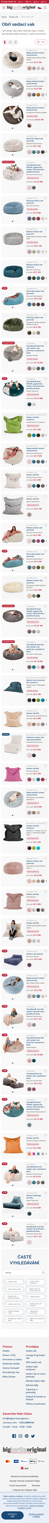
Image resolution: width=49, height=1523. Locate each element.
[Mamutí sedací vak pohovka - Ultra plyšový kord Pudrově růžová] (13, 871)
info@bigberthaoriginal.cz (16, 1418)
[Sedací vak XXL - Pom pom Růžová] (13, 774)
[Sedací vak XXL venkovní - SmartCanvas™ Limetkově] (13, 426)
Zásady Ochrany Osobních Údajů (24, 1481)
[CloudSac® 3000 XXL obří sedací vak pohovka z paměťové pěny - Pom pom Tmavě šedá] (13, 656)
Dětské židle (32, 1385)
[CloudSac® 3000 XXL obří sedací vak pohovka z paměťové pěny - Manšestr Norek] (13, 357)
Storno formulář (11, 1368)
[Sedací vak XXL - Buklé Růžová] (13, 902)
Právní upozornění (17, 1485)
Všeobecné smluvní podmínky (24, 1476)
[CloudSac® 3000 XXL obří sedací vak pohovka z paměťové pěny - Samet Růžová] (13, 1049)
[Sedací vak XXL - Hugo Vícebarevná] (13, 507)
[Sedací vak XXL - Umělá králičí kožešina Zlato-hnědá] (13, 932)
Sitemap (36, 1485)
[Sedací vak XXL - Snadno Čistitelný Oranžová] (13, 1146)
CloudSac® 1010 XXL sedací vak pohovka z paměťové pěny (35, 1012)
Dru (45, 1)
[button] (46, 94)
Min (37, 1)
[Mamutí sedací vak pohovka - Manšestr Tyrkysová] (13, 272)
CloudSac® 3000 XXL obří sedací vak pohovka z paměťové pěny (35, 350)
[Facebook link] (14, 1437)
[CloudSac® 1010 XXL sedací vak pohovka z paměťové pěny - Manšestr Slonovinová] (13, 1017)
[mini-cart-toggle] (45, 8)
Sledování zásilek (11, 1363)
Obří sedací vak (33, 1362)
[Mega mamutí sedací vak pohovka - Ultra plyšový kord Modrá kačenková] (13, 802)
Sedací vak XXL (36, 925)
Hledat (6, 1350)
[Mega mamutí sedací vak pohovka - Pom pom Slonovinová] (13, 455)
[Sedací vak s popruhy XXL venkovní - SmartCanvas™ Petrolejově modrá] (13, 690)
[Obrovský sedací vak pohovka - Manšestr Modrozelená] (13, 561)
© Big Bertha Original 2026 (24, 1490)
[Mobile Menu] (3, 7)
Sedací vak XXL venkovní (36, 830)
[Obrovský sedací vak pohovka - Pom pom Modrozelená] (13, 298)
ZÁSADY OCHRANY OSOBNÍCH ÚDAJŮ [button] (30, 1507)
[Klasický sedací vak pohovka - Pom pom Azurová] (13, 210)
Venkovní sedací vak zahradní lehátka (35, 739)
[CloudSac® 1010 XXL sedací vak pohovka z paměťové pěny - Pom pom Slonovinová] (13, 1235)
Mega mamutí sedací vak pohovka (35, 83)
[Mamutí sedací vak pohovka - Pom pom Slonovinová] (13, 535)
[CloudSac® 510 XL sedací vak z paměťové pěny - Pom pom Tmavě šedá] (13, 1082)
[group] (30, 68)
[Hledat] (43, 1272)
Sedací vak (31, 1350)
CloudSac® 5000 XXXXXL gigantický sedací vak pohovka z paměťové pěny (35, 170)
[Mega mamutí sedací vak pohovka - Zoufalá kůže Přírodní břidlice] (13, 117)
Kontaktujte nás (11, 1372)
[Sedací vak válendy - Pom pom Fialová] (13, 959)
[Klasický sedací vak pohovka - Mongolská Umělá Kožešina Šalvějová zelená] (13, 325)
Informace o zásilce (12, 1359)
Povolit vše (12, 1515)
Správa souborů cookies (36, 1515)
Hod (29, 1)
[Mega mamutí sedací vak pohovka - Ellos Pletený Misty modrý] (13, 987)
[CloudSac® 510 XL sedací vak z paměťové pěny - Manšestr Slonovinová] (13, 1175)
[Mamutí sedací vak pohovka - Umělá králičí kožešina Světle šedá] (13, 242)
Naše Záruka (9, 1376)
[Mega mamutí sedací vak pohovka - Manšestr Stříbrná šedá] (13, 88)
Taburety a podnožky (31, 1391)
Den (21, 1)
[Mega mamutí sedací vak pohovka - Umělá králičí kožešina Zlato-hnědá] (13, 61)
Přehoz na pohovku (35, 1403)
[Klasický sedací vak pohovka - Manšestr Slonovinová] (13, 145)
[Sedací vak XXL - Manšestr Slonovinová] (13, 480)
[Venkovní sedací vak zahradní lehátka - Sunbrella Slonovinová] (13, 746)
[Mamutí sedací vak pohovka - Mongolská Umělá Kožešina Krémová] (13, 588)
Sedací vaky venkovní (32, 1368)
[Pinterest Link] (27, 1437)
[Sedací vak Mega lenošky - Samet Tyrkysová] (13, 1204)
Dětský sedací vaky (35, 1380)
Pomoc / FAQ (9, 1355)
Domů (4, 17)
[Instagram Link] (21, 1437)
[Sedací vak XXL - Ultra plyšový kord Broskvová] (13, 719)
